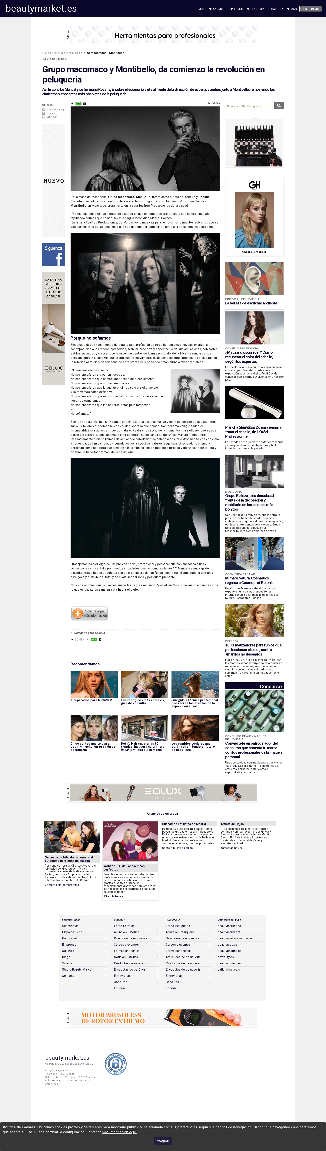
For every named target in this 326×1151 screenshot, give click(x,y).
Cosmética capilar (240, 574)
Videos (67, 963)
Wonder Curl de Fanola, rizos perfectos (124, 867)
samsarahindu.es (232, 848)
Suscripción (70, 926)
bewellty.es (226, 957)
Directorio (258, 9)
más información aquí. (119, 1132)
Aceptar (163, 1141)
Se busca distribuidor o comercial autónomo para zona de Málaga (69, 859)
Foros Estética (124, 926)
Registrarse (310, 9)
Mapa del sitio (72, 932)
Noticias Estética (126, 957)
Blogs (66, 957)
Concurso (271, 686)
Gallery (277, 9)
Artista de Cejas (232, 824)
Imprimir (50, 113)
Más (294, 9)
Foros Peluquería (178, 926)
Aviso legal (51, 1083)
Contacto (68, 975)
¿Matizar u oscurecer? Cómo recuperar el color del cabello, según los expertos (249, 357)
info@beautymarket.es (58, 1070)
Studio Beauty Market (77, 969)
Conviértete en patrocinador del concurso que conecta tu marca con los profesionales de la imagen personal (253, 750)
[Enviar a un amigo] (82, 640)
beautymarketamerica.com (236, 938)
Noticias (72, 53)
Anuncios (219, 9)
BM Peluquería (52, 53)
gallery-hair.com (229, 969)
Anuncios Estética (126, 932)
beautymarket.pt (229, 932)
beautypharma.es (230, 950)
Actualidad (54, 59)
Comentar (51, 117)
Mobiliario (233, 491)
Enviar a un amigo (55, 109)
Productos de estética (129, 963)
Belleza (231, 641)
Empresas (69, 944)
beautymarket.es (41, 8)
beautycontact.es (230, 963)
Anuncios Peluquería (180, 932)
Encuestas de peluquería (183, 969)
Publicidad (69, 938)
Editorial (120, 988)
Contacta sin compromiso (62, 885)
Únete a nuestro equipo (177, 848)
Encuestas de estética (129, 969)
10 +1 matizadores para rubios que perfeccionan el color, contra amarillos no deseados (253, 649)
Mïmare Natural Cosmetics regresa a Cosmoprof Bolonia (249, 580)
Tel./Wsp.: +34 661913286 (60, 1073)
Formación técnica (127, 950)
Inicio (201, 9)
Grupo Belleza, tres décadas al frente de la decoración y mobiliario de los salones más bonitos (249, 502)
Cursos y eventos (126, 944)
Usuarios (68, 950)
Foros (238, 9)
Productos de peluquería (183, 963)
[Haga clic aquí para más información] (89, 619)
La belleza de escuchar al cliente (251, 303)
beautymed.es (228, 944)
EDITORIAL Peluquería (242, 299)
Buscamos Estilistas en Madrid (184, 824)
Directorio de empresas (130, 938)
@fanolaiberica (113, 896)
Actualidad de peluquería (183, 957)
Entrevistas (122, 975)
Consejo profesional (242, 348)
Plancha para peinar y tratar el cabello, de (253, 432)
